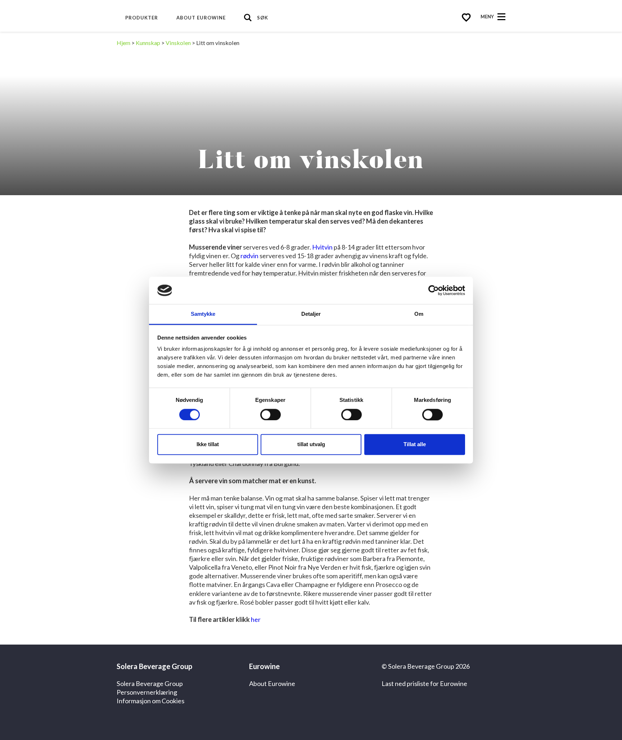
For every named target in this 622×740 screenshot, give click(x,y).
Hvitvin (322, 247)
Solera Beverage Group (150, 683)
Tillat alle (415, 444)
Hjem (123, 42)
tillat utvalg (311, 444)
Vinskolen (178, 42)
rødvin (249, 256)
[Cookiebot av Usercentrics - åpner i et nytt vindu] (433, 290)
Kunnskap (148, 42)
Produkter (141, 18)
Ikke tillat (208, 444)
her (256, 619)
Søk (262, 18)
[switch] (270, 414)
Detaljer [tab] (311, 314)
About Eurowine (201, 18)
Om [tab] (418, 314)
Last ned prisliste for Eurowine (424, 683)
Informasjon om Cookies (150, 701)
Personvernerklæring (147, 692)
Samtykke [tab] (203, 314)
